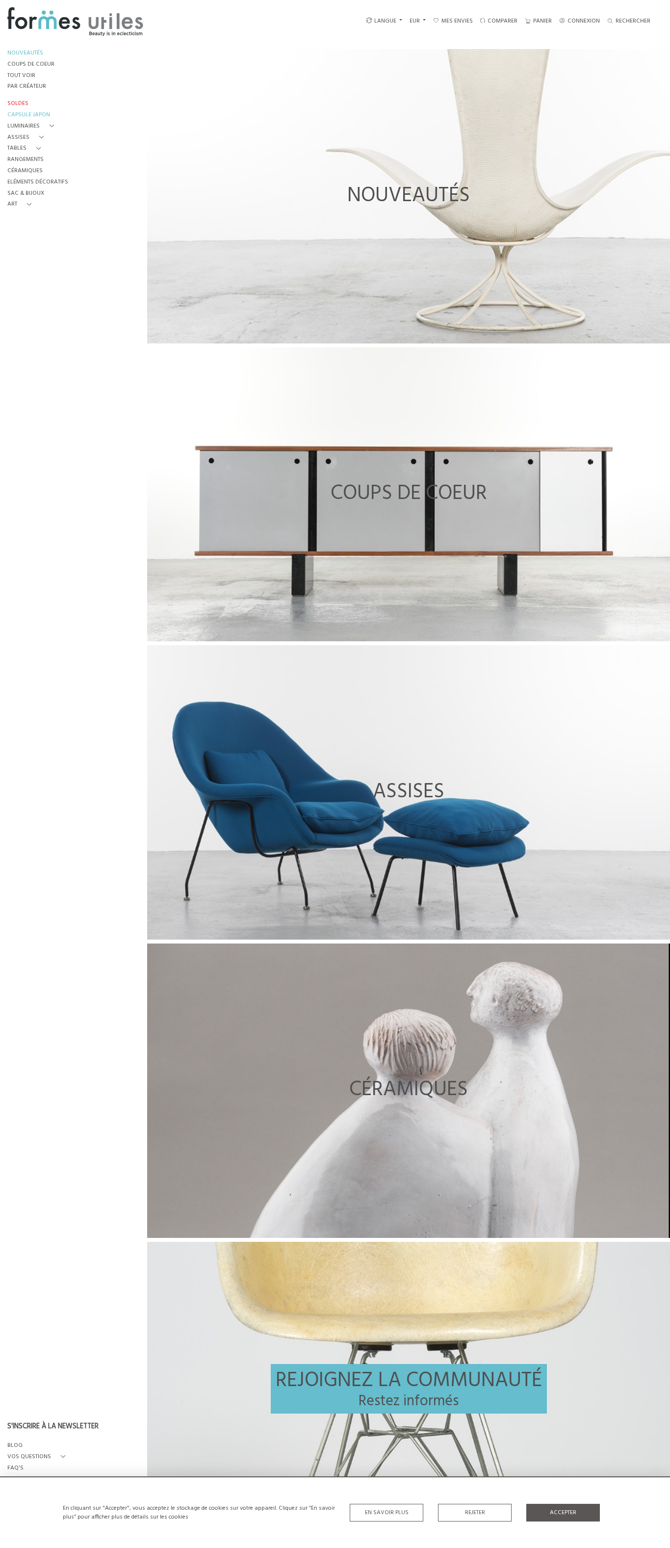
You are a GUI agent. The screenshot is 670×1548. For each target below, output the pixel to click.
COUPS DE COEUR (30, 64)
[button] (32, 126)
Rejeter (475, 1513)
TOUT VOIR (21, 76)
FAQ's (15, 1468)
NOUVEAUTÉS (25, 53)
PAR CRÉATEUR (26, 86)
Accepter (563, 1513)
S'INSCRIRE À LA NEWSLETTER (53, 1427)
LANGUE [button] (385, 21)
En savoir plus (387, 1513)
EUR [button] (415, 21)
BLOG (15, 1446)
